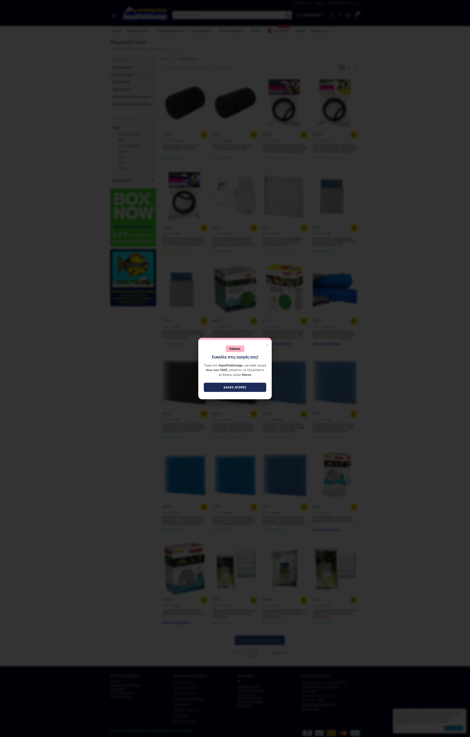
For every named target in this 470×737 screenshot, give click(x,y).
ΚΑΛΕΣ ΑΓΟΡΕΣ (235, 387)
